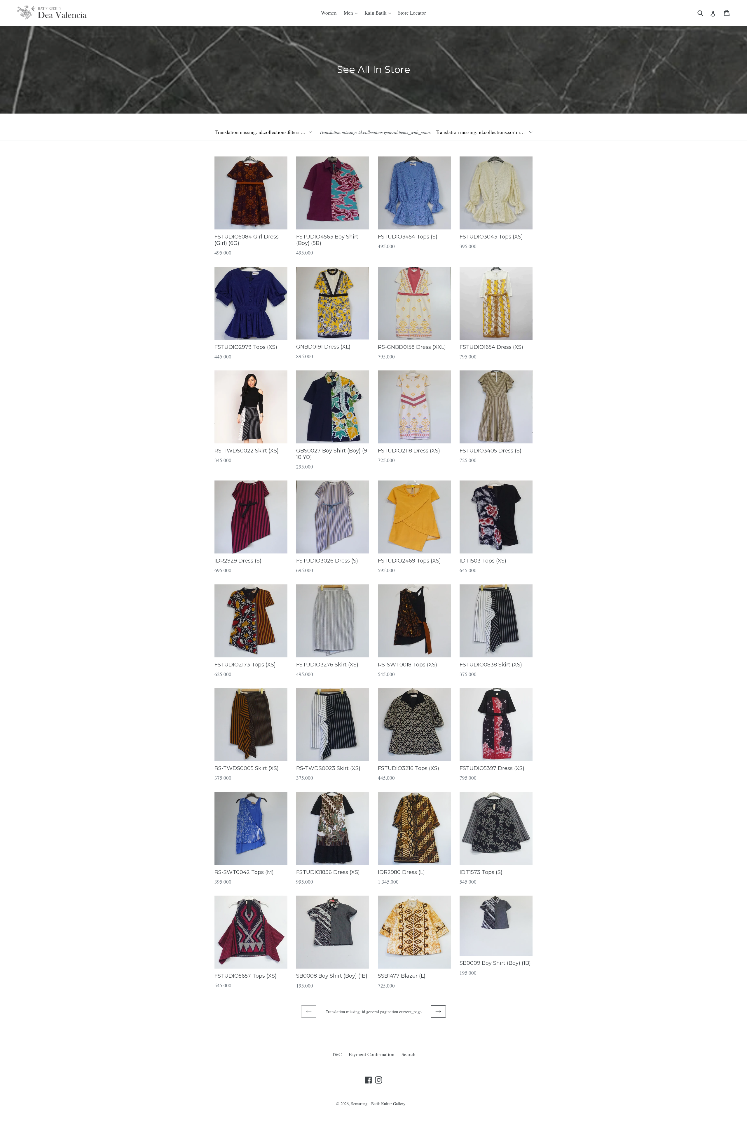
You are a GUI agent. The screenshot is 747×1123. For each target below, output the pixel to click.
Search (409, 1054)
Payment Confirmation (372, 1054)
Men (349, 12)
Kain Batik (376, 12)
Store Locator (412, 12)
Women (329, 12)
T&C (337, 1054)
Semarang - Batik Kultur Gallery (378, 1103)
